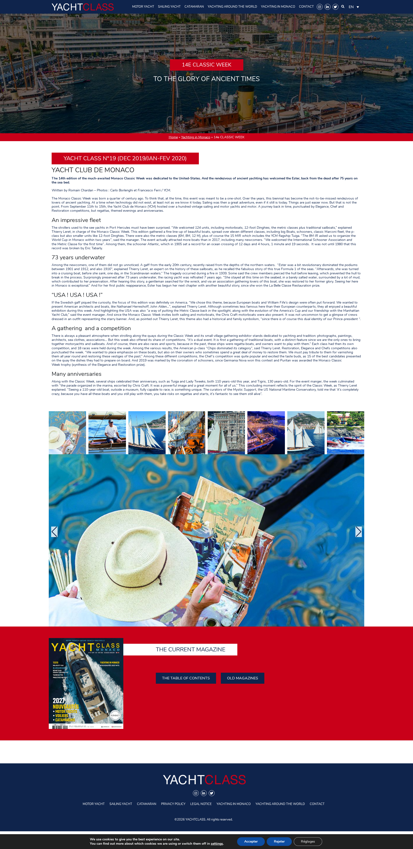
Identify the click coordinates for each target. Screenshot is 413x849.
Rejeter (279, 841)
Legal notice (201, 804)
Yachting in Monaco (278, 7)
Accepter (251, 841)
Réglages (308, 841)
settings (217, 844)
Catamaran (194, 7)
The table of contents (186, 678)
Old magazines (242, 678)
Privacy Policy (173, 804)
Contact (306, 7)
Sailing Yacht (169, 7)
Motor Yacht (143, 7)
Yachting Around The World (232, 7)
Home (173, 137)
